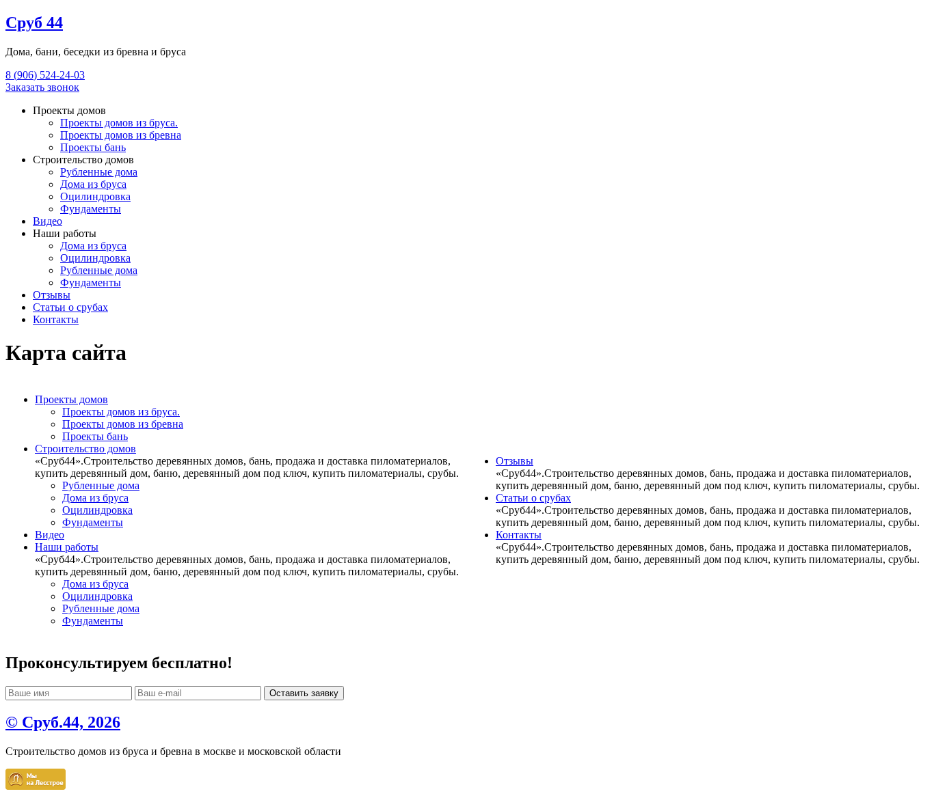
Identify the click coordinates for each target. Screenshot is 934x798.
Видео (47, 221)
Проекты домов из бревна (120, 135)
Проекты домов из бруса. (119, 122)
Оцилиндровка (95, 196)
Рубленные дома (98, 172)
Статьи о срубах (70, 307)
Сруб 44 (34, 22)
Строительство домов (85, 448)
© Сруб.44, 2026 (62, 722)
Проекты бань (93, 147)
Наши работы (66, 547)
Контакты (56, 319)
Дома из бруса (93, 184)
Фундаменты (90, 209)
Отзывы (51, 295)
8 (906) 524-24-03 (45, 75)
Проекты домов (71, 399)
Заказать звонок (42, 87)
